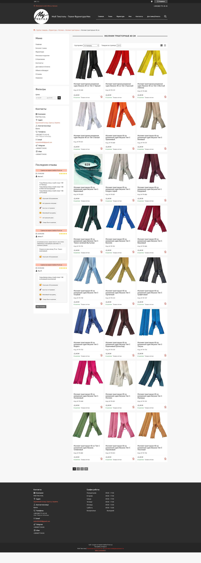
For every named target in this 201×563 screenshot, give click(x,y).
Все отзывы (41, 306)
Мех (130, 16)
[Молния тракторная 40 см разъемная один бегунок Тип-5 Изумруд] (152, 376)
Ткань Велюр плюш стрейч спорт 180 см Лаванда (51, 183)
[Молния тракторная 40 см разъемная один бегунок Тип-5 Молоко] (120, 376)
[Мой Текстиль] (41, 16)
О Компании (40, 59)
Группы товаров (41, 30)
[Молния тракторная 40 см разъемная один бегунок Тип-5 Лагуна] (152, 324)
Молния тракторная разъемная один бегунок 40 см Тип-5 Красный (119, 85)
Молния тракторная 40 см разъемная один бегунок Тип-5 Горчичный (118, 292)
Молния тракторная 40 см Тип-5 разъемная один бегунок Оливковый (87, 448)
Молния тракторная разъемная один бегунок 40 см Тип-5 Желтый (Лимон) (151, 86)
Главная (101, 16)
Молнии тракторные (72, 30)
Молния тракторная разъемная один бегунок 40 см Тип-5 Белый (87, 136)
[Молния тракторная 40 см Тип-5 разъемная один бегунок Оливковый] (88, 427)
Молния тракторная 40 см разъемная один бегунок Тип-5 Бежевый (150, 137)
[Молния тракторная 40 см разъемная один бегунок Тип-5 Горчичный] (120, 272)
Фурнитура (120, 16)
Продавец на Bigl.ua (100, 546)
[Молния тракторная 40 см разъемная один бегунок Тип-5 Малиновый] (88, 376)
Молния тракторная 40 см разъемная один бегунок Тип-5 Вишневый (150, 241)
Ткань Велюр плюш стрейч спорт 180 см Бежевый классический (51, 278)
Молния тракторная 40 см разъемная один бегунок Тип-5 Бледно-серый (118, 189)
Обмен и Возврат (42, 70)
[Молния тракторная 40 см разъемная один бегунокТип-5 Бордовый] (152, 169)
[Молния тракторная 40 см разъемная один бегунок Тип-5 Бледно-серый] (120, 169)
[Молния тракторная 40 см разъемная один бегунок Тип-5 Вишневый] (152, 221)
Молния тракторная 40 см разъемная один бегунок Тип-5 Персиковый (118, 448)
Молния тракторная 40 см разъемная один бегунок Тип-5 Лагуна (150, 344)
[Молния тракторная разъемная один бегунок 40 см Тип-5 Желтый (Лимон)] (152, 65)
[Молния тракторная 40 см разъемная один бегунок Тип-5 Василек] (120, 221)
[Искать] (165, 16)
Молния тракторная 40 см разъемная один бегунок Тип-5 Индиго (86, 344)
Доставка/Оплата (153, 16)
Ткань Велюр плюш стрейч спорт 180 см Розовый (51, 191)
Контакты (139, 16)
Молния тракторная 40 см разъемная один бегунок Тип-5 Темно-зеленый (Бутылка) (86, 241)
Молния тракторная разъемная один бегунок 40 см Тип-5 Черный (87, 85)
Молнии (61, 30)
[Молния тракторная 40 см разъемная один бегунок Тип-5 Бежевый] (152, 117)
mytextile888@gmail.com (44, 142)
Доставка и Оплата (43, 67)
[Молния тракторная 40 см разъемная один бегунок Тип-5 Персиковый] (120, 427)
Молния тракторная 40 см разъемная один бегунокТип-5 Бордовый (150, 189)
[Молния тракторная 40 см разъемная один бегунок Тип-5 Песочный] (152, 427)
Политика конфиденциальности (114, 548)
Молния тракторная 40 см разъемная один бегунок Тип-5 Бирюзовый (86, 189)
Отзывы (39, 74)
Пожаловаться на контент (95, 548)
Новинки (39, 78)
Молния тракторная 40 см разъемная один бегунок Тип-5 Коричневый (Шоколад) (118, 344)
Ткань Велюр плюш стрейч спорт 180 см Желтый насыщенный (51, 187)
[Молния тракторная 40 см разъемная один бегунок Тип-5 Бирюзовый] (88, 169)
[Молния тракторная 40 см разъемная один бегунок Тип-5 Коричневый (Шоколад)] (120, 324)
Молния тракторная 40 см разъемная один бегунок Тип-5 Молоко (118, 396)
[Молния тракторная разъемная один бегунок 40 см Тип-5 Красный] (120, 65)
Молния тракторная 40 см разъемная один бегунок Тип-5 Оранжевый (118, 137)
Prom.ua (109, 544)
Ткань (110, 16)
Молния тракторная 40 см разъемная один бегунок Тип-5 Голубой (86, 292)
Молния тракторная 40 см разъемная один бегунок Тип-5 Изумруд (150, 396)
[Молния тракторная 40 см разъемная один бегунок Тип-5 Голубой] (88, 272)
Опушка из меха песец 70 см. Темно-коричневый (50, 250)
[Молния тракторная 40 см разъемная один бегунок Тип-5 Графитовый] (152, 272)
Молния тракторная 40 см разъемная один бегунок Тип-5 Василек (118, 241)
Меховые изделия (42, 55)
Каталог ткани (41, 48)
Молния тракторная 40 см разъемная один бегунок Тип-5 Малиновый (86, 396)
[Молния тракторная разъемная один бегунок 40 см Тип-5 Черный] (88, 65)
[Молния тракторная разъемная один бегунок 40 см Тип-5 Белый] (88, 117)
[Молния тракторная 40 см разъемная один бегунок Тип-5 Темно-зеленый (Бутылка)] (88, 221)
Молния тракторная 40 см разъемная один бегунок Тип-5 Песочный (150, 448)
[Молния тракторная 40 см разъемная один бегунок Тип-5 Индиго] (88, 324)
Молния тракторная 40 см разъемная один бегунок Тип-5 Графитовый (150, 292)
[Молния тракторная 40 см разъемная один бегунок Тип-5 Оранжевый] (120, 117)
